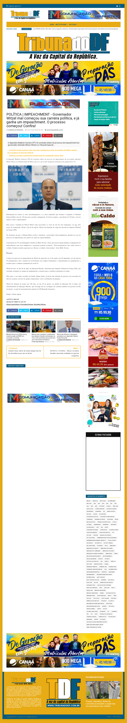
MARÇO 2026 (90, 590)
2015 (95, 503)
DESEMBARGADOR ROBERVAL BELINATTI (96, 540)
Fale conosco (117, 716)
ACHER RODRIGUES (99, 508)
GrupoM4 (104, 572)
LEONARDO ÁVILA (91, 585)
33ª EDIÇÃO (101, 506)
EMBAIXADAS (109, 553)
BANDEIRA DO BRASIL (100, 519)
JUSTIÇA (96, 582)
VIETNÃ (96, 619)
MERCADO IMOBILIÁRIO (92, 593)
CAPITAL (115, 522)
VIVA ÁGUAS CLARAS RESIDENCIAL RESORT (97, 622)
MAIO (100, 587)
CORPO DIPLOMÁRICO (92, 532)
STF (108, 611)
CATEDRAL (89, 524)
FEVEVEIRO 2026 (112, 566)
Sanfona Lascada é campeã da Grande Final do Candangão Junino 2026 (36, 155)
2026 (96, 506)
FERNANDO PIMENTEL (92, 566)
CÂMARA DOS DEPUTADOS (103, 522)
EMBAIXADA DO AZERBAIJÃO (94, 550)
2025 (92, 506)
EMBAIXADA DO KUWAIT (108, 550)
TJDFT (96, 614)
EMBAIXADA (113, 545)
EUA (102, 561)
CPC (113, 532)
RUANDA (104, 606)
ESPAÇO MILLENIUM (91, 558)
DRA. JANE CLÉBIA (91, 545)
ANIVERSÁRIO (90, 511)
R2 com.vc (111, 600)
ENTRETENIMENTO (107, 556)
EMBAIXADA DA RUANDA (107, 548)
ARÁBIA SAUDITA (111, 511)
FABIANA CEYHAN (98, 564)
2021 (111, 503)
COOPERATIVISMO (113, 529)
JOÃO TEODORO (101, 577)
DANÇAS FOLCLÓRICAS (105, 535)
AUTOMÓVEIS (102, 514)
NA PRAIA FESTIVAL (111, 593)
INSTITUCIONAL (61, 24)
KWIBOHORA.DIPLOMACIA (106, 582)
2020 (107, 503)
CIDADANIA (113, 524)
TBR (88, 614)
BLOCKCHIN (110, 519)
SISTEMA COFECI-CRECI (92, 611)
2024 (88, 506)
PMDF (115, 595)
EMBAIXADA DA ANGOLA (93, 548)
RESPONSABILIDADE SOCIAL (93, 606)
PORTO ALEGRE (105, 598)
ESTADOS (107, 558)
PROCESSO (104, 600)
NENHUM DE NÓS (91, 595)
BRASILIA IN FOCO (91, 522)
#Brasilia (95, 500)
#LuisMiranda (111, 500)
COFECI (106, 527)
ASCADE (95, 514)
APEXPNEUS (98, 511)
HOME (52, 24)
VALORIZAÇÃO (111, 616)
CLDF (97, 527)
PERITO (109, 595)
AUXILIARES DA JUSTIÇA (92, 516)
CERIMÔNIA (106, 524)
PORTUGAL (113, 598)
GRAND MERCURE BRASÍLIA (93, 572)
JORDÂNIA (103, 579)
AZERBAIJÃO (90, 519)
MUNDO (102, 593)
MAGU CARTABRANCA (92, 587)
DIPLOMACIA (90, 543)
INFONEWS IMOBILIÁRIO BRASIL (104, 574)
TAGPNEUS (114, 611)
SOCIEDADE (102, 611)
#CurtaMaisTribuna (26, 304)
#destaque (103, 500)
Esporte (100, 558)
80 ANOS (109, 506)
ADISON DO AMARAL (111, 508)
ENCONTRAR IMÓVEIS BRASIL (94, 556)
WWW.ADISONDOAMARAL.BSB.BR (95, 624)
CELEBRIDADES (97, 524)
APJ (104, 511)
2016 (99, 503)
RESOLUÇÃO (109, 603)
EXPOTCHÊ (89, 564)
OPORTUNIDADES (101, 595)
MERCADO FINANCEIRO (100, 590)
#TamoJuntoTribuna (13, 304)
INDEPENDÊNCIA (91, 574)
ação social (90, 508)
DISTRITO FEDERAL (108, 543)
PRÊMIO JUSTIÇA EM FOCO (93, 600)
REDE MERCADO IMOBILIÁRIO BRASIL (95, 603)
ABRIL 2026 (115, 506)
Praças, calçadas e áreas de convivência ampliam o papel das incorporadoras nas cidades (100, 703)
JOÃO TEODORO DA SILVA (93, 579)
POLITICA (89, 598)
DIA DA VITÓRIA (112, 540)
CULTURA (89, 535)
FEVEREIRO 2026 (103, 566)
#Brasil (89, 500)
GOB (105, 569)
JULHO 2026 (89, 582)
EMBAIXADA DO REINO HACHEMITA (95, 553)
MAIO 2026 (106, 587)
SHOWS (99, 608)
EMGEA (116, 553)
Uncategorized (83, 29)
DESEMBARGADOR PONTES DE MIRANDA (107, 537)
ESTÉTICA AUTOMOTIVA (93, 561)
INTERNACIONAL (91, 577)
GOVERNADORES (113, 569)
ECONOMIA (100, 545)
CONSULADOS (103, 529)
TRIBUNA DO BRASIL (91, 616)
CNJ (102, 527)
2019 (103, 503)
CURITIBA (95, 535)
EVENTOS (113, 561)
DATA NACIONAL (91, 537)
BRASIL (116, 519)
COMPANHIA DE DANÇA (92, 529)
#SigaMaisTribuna (40, 304)
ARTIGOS (89, 514)
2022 (115, 503)
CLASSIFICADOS (90, 527)
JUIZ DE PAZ (111, 579)
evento (107, 561)
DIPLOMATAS (98, 543)
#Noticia (89, 503)
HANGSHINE (112, 572)
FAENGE (106, 564)
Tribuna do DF (102, 616)
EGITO (106, 545)
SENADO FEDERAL (91, 608)
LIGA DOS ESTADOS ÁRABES (104, 585)
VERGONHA (89, 619)
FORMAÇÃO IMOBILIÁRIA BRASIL (94, 569)
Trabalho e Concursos (106, 614)
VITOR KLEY (103, 619)
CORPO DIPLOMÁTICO (104, 532)
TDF (92, 614)
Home (109, 716)
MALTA (113, 587)
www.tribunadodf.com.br (55, 130)
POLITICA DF (96, 598)
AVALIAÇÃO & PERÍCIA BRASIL (107, 516)
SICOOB (105, 608)
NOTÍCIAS (72, 24)
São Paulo (111, 606)
